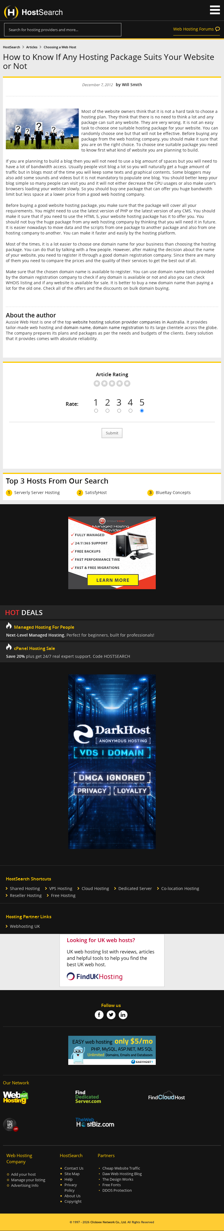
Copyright (73, 1201)
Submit (112, 433)
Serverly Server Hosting (37, 492)
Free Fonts (111, 1184)
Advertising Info (24, 1185)
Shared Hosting (25, 888)
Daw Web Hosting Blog (122, 1173)
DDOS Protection (117, 1190)
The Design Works (117, 1179)
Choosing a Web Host (60, 47)
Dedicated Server (135, 888)
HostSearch (11, 47)
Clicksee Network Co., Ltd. (108, 1222)
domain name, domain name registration (104, 327)
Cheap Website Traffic (121, 1168)
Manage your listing (28, 1179)
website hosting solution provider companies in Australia (128, 322)
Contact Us (73, 1168)
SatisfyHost (96, 492)
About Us (72, 1195)
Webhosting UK (25, 926)
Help (68, 1179)
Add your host (23, 1174)
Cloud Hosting (95, 888)
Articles (31, 47)
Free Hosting (63, 895)
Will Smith (132, 84)
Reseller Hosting (26, 895)
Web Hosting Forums (193, 29)
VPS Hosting (60, 888)
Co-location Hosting (180, 888)
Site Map (72, 1173)
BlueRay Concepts (173, 492)
